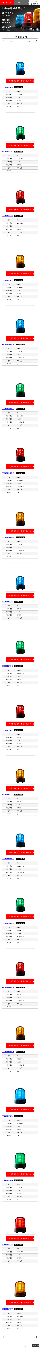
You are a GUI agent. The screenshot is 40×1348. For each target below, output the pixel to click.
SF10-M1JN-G (7, 1180)
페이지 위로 (36, 1345)
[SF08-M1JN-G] (20, 127)
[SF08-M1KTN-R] (20, 448)
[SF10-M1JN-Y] (20, 1284)
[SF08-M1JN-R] (20, 191)
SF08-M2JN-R (7, 730)
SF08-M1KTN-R (8, 473)
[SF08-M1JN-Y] (20, 255)
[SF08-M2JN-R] (20, 705)
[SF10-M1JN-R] (20, 1220)
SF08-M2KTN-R (8, 987)
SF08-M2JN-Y (7, 794)
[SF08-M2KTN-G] (20, 898)
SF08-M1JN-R (7, 216)
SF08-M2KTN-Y (8, 1052)
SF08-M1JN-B (7, 87)
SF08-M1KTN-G (8, 409)
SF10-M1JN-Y (7, 1309)
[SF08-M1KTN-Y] (20, 512)
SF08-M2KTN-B (8, 859)
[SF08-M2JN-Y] (20, 770)
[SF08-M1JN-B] (20, 62)
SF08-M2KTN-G (8, 923)
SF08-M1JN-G (7, 151)
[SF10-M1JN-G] (20, 1155)
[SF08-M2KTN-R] (20, 963)
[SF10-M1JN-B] (20, 1091)
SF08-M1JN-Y (7, 280)
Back (29, 41)
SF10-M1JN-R (7, 1245)
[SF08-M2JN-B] (20, 577)
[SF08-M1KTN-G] (20, 384)
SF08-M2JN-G (7, 666)
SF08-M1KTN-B (8, 344)
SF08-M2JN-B (7, 602)
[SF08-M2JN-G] (20, 641)
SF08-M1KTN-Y (8, 537)
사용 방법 (35, 3)
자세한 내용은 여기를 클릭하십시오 (20, 81)
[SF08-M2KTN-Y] (20, 1027)
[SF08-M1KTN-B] (20, 320)
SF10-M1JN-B (7, 1116)
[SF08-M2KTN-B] (20, 834)
